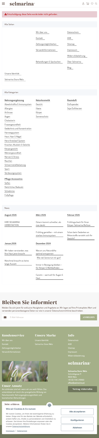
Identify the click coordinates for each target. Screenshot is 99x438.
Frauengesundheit (13, 124)
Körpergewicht (11, 149)
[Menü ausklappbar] (3, 3)
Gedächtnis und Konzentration (18, 128)
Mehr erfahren (11, 404)
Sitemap (71, 348)
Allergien (9, 108)
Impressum (10, 431)
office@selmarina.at (76, 383)
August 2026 (11, 215)
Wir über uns (7, 340)
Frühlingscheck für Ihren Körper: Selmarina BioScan (78, 223)
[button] (96, 4)
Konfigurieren (77, 420)
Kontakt (5, 344)
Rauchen (8, 161)
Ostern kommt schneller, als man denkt (48, 223)
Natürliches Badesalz (14, 187)
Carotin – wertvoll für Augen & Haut (49, 276)
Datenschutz (22, 431)
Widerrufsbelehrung (76, 356)
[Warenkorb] (87, 3)
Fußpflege (9, 195)
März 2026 (41, 215)
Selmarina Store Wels (44, 344)
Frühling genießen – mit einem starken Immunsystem (49, 234)
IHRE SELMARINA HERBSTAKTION (12, 223)
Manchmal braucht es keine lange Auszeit (17, 262)
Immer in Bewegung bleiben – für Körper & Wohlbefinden (49, 266)
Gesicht (39, 104)
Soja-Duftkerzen (74, 108)
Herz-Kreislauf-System (15, 140)
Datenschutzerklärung (21, 426)
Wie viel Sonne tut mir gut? (49, 257)
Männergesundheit (13, 153)
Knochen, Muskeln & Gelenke (17, 145)
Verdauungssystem (13, 173)
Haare (38, 108)
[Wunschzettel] (92, 4)
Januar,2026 (10, 243)
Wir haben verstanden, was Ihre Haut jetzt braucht (16, 252)
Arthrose (9, 112)
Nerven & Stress (12, 157)
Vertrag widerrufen (82, 389)
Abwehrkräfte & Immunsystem (18, 104)
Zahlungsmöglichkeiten (11, 348)
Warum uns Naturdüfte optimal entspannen (46, 252)
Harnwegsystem (12, 132)
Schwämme (10, 191)
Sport (7, 169)
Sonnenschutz (42, 116)
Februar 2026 (73, 215)
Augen (7, 116)
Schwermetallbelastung (15, 165)
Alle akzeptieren (77, 411)
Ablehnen (77, 427)
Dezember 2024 (43, 243)
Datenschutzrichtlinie (61, 311)
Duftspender (73, 104)
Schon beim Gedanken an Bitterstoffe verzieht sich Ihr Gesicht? (79, 235)
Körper (39, 112)
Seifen (7, 183)
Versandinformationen (11, 352)
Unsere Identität (42, 340)
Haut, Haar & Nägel (13, 136)
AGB (70, 344)
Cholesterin (10, 120)
